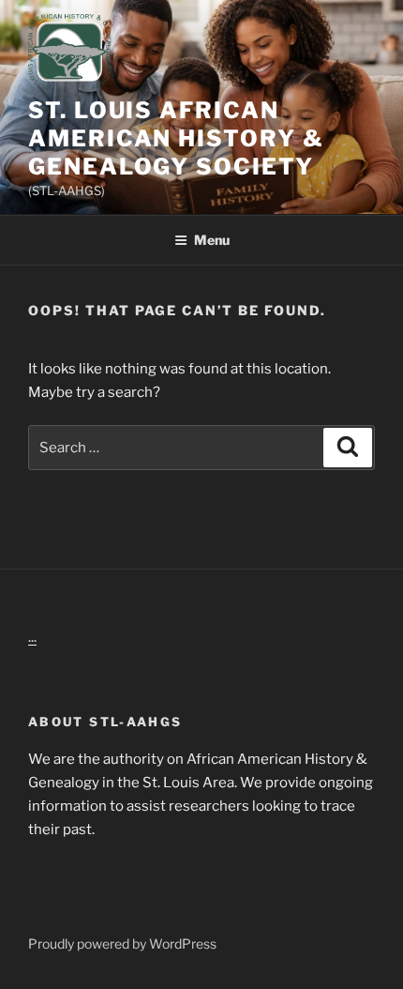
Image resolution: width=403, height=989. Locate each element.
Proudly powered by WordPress (122, 943)
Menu (212, 240)
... (32, 637)
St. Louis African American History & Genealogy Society (176, 138)
